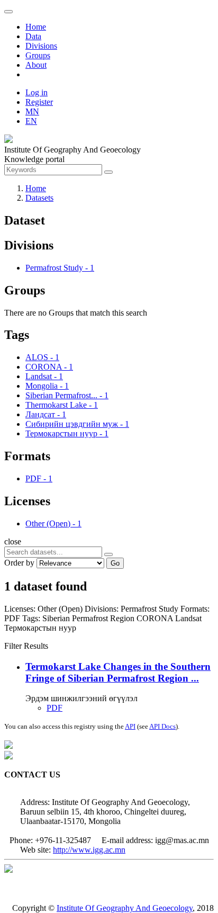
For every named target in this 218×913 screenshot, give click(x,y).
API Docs (162, 726)
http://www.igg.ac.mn (89, 849)
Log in (36, 92)
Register (39, 101)
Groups (37, 55)
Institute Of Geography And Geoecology (125, 907)
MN (32, 111)
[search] (108, 554)
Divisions (41, 45)
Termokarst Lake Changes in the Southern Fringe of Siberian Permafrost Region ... (118, 672)
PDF (54, 707)
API (130, 726)
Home (35, 26)
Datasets (39, 197)
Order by (19, 562)
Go (115, 563)
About (36, 64)
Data (33, 36)
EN (31, 121)
